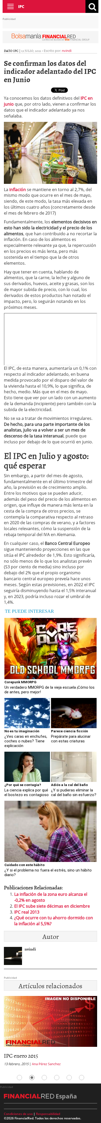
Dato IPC (11, 50)
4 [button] (56, 1077)
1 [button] (19, 1077)
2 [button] (31, 1077)
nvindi (66, 50)
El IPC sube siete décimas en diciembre (52, 906)
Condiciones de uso (18, 1114)
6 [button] (81, 1077)
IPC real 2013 (26, 912)
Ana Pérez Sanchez (19, 1064)
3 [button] (44, 1077)
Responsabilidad (48, 1114)
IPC (21, 6)
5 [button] (69, 1077)
